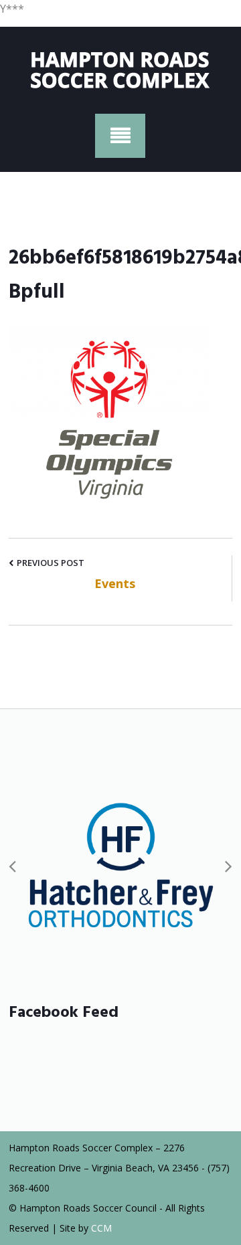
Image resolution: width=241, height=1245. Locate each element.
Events (114, 583)
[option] (120, 866)
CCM (101, 1228)
